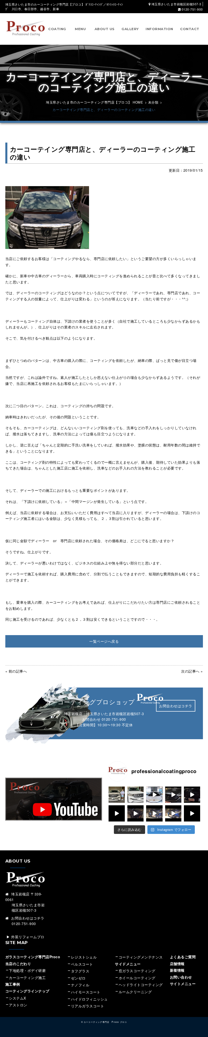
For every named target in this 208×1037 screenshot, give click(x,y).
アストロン (18, 1004)
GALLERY (130, 29)
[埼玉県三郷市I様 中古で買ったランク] (117, 795)
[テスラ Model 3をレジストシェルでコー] (117, 813)
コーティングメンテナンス (141, 957)
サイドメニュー (129, 963)
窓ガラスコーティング (137, 970)
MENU (80, 29)
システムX (17, 998)
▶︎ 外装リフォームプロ (25, 936)
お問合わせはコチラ (175, 705)
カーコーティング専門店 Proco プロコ (105, 1021)
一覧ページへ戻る (104, 641)
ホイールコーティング (137, 977)
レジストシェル (84, 957)
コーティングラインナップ (27, 990)
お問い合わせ (181, 977)
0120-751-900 (114, 719)
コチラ (38, 918)
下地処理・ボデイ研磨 (27, 970)
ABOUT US (105, 29)
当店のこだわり (18, 963)
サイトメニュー (183, 983)
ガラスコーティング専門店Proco (32, 956)
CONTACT (189, 29)
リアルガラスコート (87, 1005)
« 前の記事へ (16, 671)
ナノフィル (80, 984)
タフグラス (80, 970)
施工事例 (12, 984)
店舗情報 (177, 963)
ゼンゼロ (78, 978)
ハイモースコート (85, 991)
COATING (57, 29)
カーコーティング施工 (27, 977)
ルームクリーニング (135, 991)
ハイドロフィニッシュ (89, 999)
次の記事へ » (192, 671)
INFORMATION (159, 29)
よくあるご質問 (183, 956)
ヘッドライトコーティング (141, 984)
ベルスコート (82, 964)
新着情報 (177, 970)
